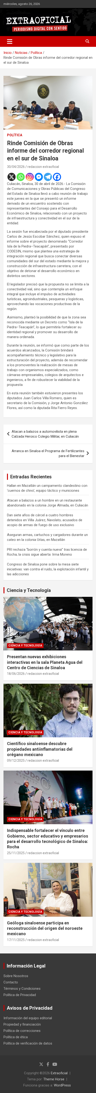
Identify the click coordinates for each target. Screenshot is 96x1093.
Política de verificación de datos (27, 1043)
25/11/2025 (16, 853)
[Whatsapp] (21, 177)
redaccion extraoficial (43, 167)
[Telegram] (48, 177)
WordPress (62, 1085)
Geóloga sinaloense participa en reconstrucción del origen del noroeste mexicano (44, 928)
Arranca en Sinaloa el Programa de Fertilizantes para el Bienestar (48, 453)
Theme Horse (53, 1079)
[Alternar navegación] (9, 41)
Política (14, 135)
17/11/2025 (16, 940)
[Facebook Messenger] (39, 177)
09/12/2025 (16, 760)
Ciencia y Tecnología (29, 590)
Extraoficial (59, 1073)
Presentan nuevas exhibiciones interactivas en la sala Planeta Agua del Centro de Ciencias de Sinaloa (44, 662)
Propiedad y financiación (22, 1024)
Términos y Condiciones (22, 988)
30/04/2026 (16, 167)
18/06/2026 (16, 674)
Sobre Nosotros (15, 976)
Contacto (10, 982)
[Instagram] (30, 177)
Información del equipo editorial (27, 1018)
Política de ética (15, 1037)
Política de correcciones (22, 1031)
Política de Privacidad (19, 995)
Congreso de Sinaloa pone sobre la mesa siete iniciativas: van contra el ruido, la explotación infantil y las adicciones (48, 569)
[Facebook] (57, 177)
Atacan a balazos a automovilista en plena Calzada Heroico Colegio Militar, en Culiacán (45, 434)
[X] (11, 177)
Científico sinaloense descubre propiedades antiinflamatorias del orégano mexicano (39, 749)
